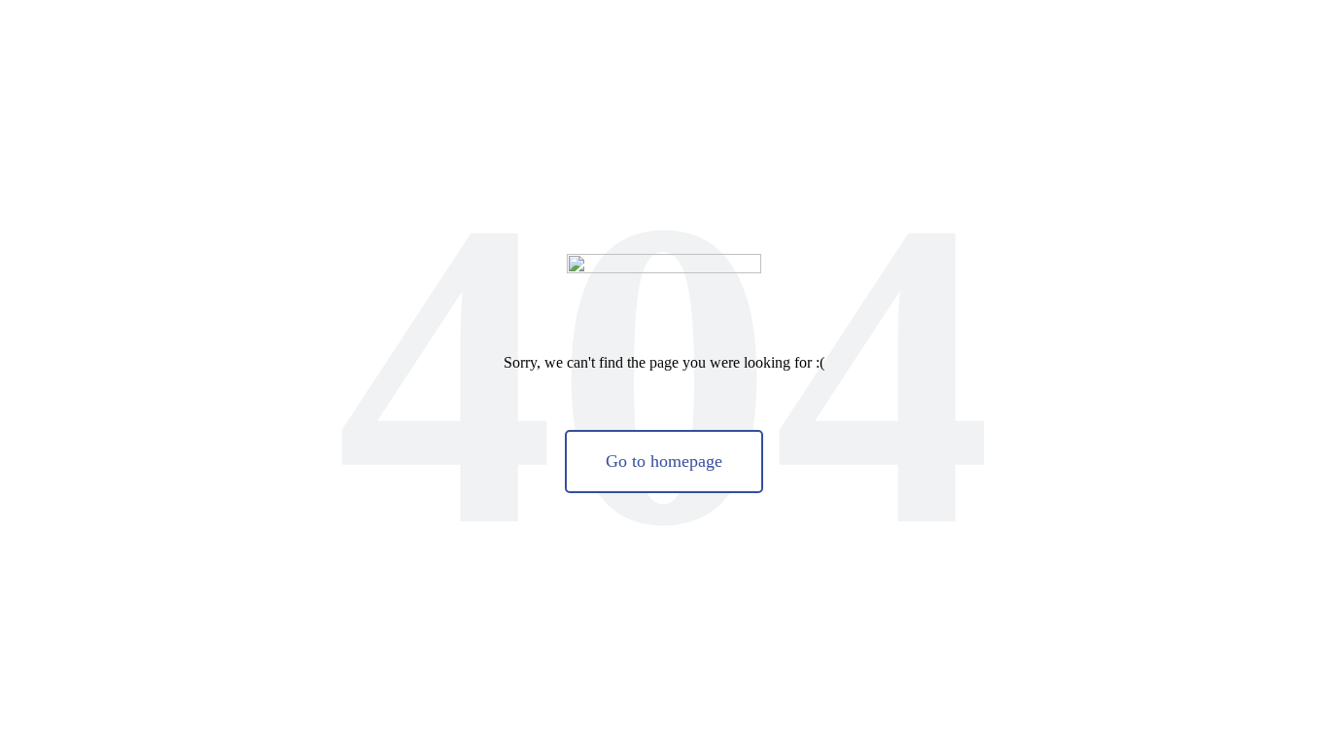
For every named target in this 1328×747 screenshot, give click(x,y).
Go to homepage (664, 461)
